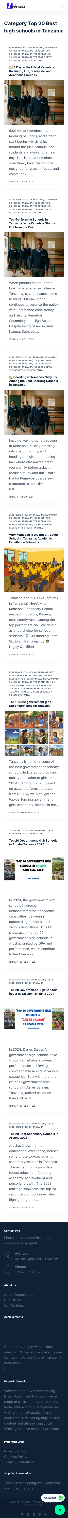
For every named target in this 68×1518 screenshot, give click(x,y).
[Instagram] (34, 1514)
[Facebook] (22, 1514)
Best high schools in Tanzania (26, 47)
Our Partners (14, 1305)
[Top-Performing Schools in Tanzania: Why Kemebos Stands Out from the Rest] (34, 254)
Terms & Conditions (19, 1462)
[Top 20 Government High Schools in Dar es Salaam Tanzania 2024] (34, 1021)
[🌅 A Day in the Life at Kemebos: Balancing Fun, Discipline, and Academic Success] (34, 102)
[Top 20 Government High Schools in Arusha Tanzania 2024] (34, 872)
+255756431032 (28, 1272)
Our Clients (13, 1300)
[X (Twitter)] (28, 1514)
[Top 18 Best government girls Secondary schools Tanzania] (34, 733)
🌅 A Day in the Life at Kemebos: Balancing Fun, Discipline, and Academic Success (32, 71)
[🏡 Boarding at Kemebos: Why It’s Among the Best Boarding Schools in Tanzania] (34, 412)
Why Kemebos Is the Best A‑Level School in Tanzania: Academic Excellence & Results (33, 538)
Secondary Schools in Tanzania (27, 830)
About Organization (19, 1295)
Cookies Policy (15, 1457)
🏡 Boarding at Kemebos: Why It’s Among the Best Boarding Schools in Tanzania (33, 381)
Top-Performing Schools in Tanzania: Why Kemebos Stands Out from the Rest (32, 223)
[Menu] (62, 5)
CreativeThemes (34, 1505)
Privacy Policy (15, 1451)
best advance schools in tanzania (28, 672)
